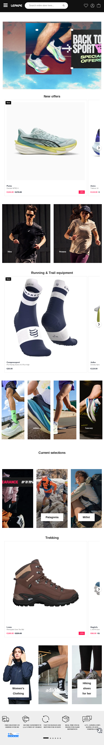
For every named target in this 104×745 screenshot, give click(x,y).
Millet (86, 517)
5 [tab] (57, 738)
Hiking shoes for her (86, 688)
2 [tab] (50, 738)
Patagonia (52, 517)
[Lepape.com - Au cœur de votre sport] (16, 6)
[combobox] (43, 5)
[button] (6, 5)
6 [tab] (60, 738)
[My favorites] (86, 5)
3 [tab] (52, 738)
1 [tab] (46, 738)
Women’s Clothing (18, 691)
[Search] (63, 5)
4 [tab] (55, 738)
